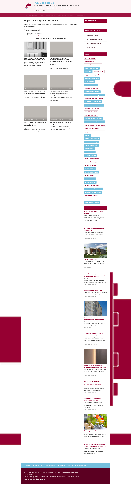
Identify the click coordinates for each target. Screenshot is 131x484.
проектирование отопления (93, 118)
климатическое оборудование (94, 95)
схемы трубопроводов (92, 158)
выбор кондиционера (91, 68)
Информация (80, 15)
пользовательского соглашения (61, 478)
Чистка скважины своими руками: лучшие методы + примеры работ (59, 93)
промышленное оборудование (94, 121)
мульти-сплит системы (92, 108)
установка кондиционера (93, 192)
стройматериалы (90, 155)
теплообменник (90, 178)
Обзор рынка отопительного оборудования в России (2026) (34, 59)
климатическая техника (92, 91)
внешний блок (89, 61)
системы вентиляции (91, 142)
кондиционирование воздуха (94, 98)
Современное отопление (65, 15)
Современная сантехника (47, 15)
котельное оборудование (93, 101)
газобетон (88, 71)
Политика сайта (50, 465)
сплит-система (89, 148)
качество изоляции (91, 85)
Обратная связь (37, 465)
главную (37, 35)
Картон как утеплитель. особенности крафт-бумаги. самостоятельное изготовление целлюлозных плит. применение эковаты (61, 61)
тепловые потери (90, 165)
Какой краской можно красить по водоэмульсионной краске (35, 92)
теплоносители (90, 175)
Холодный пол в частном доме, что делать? (61, 123)
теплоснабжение (90, 182)
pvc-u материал (90, 58)
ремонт (87, 135)
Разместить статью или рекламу (77, 465)
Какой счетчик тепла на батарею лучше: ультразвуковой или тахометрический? (35, 123)
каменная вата (89, 81)
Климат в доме (44, 2)
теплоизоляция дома (91, 172)
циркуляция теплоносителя (93, 199)
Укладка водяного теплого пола (93, 290)
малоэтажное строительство (94, 105)
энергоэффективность (92, 202)
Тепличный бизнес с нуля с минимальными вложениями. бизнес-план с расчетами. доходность (95, 382)
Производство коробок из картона (94, 431)
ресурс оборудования (92, 138)
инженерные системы (92, 78)
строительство (89, 152)
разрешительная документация (94, 131)
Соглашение (61, 465)
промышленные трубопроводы (95, 125)
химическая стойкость (92, 195)
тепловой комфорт (91, 162)
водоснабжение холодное (93, 64)
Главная (28, 465)
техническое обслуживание (93, 188)
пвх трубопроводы (91, 115)
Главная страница (31, 15)
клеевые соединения (91, 88)
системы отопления (91, 145)
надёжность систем (91, 111)
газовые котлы (98, 71)
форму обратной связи (39, 479)
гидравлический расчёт (92, 75)
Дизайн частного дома (90, 259)
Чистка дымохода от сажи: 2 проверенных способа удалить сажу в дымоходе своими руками (95, 274)
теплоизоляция (90, 168)
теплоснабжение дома (92, 185)
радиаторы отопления (92, 128)
